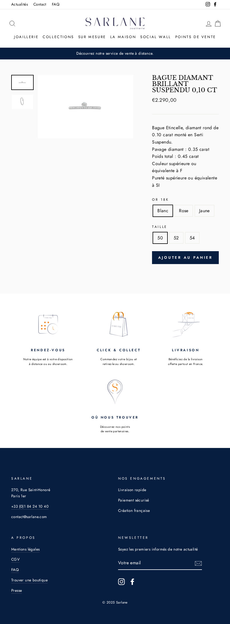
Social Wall (155, 37)
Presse (16, 590)
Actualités (19, 4)
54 (192, 238)
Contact (39, 4)
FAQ (55, 4)
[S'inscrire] (198, 563)
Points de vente (195, 37)
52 (176, 238)
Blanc (162, 210)
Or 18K (160, 199)
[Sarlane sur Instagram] (121, 581)
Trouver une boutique (29, 580)
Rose (183, 210)
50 (160, 238)
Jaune (204, 210)
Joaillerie (26, 37)
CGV (15, 559)
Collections (58, 37)
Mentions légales (25, 549)
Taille (159, 226)
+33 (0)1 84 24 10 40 (30, 506)
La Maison (123, 37)
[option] (86, 106)
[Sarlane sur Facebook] (132, 581)
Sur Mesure (92, 37)
